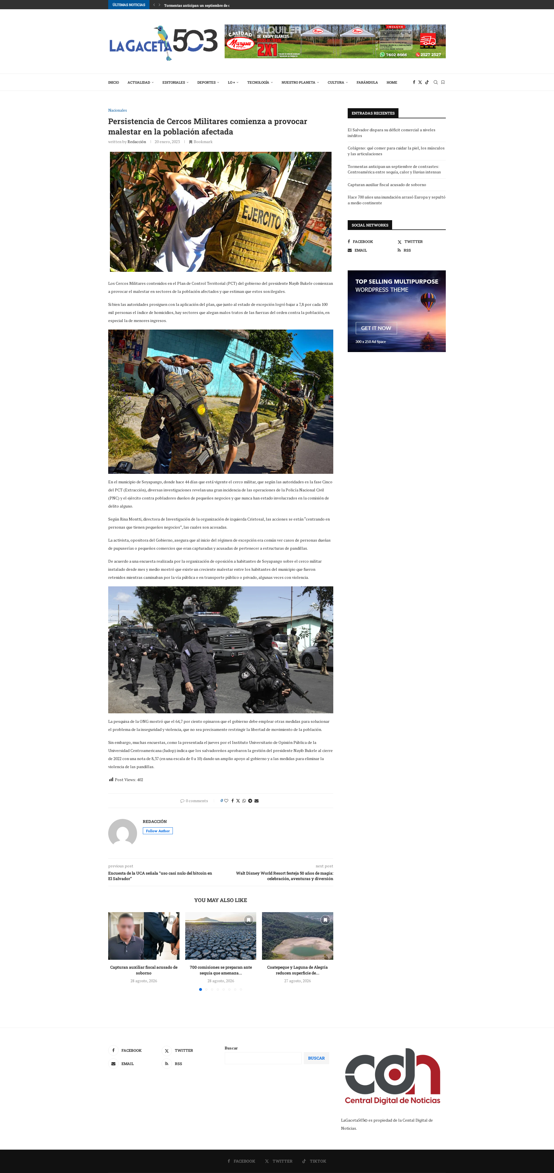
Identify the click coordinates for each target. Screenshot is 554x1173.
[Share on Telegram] (250, 800)
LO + (231, 82)
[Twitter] (420, 82)
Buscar (231, 1048)
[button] (154, 4)
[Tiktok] (427, 82)
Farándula (367, 82)
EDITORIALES (173, 82)
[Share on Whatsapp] (244, 800)
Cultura (336, 82)
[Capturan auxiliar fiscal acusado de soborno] (143, 935)
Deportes (206, 82)
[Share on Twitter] (238, 800)
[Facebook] (414, 82)
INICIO (113, 82)
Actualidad (139, 82)
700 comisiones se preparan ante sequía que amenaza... (221, 970)
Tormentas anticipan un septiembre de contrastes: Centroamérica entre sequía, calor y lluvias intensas (394, 169)
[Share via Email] (256, 800)
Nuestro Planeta (298, 82)
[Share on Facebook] (232, 800)
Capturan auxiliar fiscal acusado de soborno (143, 970)
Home (392, 82)
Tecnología (258, 82)
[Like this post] (226, 800)
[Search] (436, 82)
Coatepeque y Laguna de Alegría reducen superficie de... (297, 970)
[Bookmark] (443, 82)
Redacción (137, 141)
